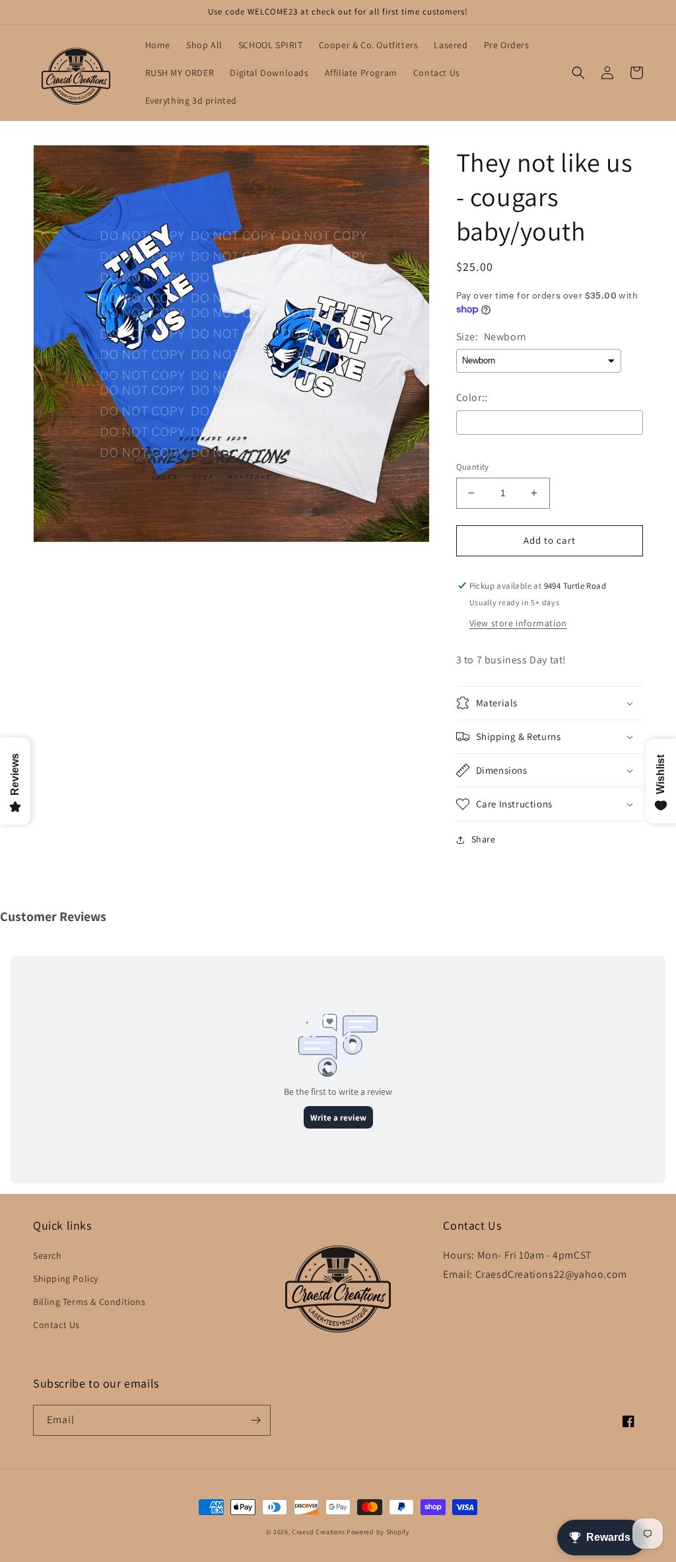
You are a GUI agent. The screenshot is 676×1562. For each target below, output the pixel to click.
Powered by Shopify (378, 1532)
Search (47, 1255)
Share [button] (483, 839)
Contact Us (56, 1325)
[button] (578, 72)
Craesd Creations (318, 1532)
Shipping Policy (65, 1278)
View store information (518, 623)
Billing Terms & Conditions (89, 1302)
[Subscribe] (255, 1420)
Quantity (472, 466)
